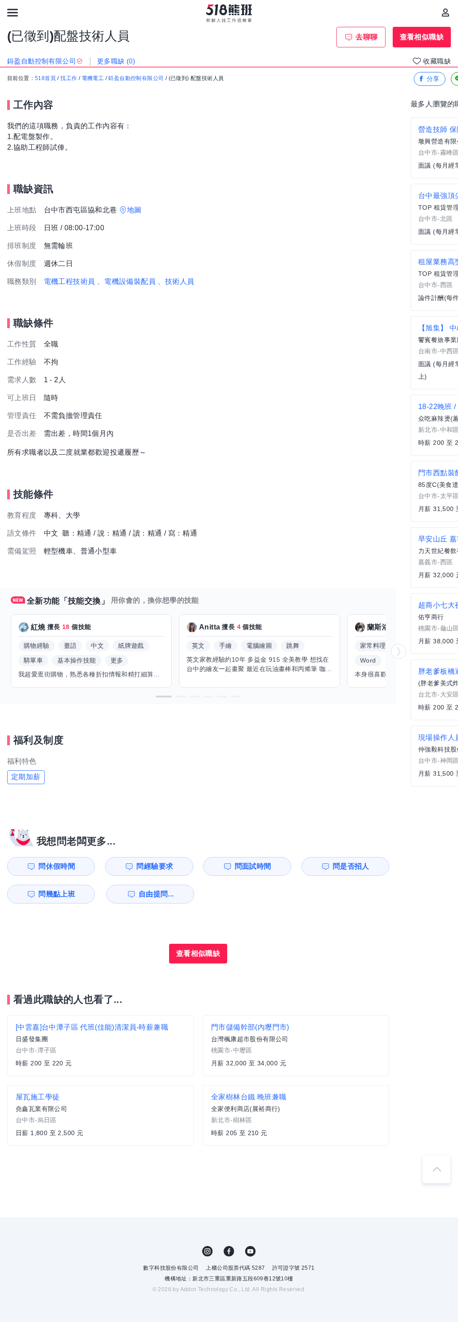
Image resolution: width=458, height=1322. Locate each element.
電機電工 (93, 78)
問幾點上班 (56, 894)
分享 (433, 78)
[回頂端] (436, 1169)
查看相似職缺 (422, 37)
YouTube (250, 1251)
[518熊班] (229, 13)
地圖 (134, 210)
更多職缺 (116, 61)
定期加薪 (26, 777)
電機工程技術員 (69, 281)
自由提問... (156, 894)
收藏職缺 (437, 61)
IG (207, 1251)
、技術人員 (175, 281)
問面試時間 (253, 866)
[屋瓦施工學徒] (100, 1115)
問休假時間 (56, 866)
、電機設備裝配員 (126, 281)
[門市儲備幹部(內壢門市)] (296, 1046)
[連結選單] (12, 12)
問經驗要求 (154, 866)
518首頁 (45, 78)
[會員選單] (445, 12)
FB (229, 1251)
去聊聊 (366, 37)
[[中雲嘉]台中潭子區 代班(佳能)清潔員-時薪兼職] (100, 1046)
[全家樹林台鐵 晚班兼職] (296, 1115)
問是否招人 (351, 866)
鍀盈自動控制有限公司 (136, 78)
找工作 (68, 78)
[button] (164, 696)
